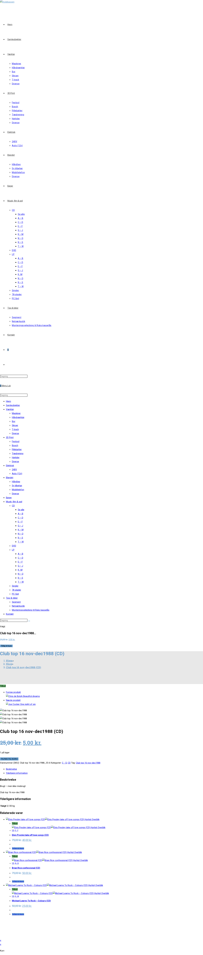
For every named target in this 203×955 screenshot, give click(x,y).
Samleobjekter (13, 405)
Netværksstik (18, 606)
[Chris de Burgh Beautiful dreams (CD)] (23, 696)
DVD (14, 545)
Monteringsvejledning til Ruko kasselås (30, 610)
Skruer (15, 425)
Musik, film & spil (14, 501)
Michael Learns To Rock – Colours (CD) (31, 901)
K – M (20, 529)
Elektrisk (10, 465)
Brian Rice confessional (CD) (26, 868)
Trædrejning (17, 453)
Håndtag (16, 481)
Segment (16, 602)
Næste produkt (13, 700)
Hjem (8, 401)
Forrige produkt (13, 692)
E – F (20, 521)
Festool (15, 441)
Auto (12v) (17, 473)
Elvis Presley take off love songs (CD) (30, 835)
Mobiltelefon (18, 489)
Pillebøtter (17, 449)
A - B (17, 863)
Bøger (9, 497)
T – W (21, 541)
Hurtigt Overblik (91, 819)
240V (14, 469)
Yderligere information (17, 773)
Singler (15, 586)
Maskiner (16, 413)
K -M (20, 570)
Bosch (15, 445)
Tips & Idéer (12, 598)
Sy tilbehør (17, 485)
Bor (13, 421)
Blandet (9, 477)
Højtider (15, 457)
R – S (20, 537)
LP (13, 549)
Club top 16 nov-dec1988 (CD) (23, 667)
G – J (20, 525)
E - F (16, 830)
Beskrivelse (11, 769)
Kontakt (10, 614)
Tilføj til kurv (6, 646)
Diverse (15, 433)
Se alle (21, 509)
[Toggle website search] (7, 364)
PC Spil (15, 594)
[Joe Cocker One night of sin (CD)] (21, 704)
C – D (20, 517)
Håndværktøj (18, 417)
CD (13, 505)
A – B (20, 513)
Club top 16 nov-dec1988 (88, 762)
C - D (64, 762)
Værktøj (10, 409)
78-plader (16, 590)
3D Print (10, 437)
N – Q (20, 533)
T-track (15, 429)
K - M (17, 896)
